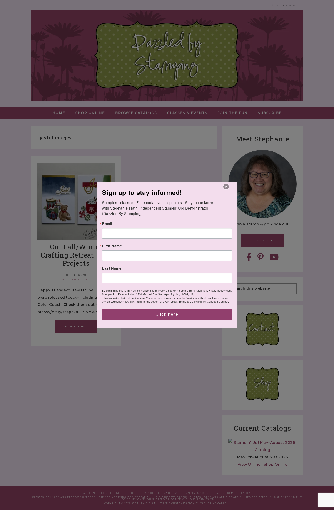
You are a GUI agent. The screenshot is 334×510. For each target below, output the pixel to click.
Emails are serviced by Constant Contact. (204, 301)
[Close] (226, 187)
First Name (112, 246)
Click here (167, 314)
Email (107, 223)
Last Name (112, 268)
